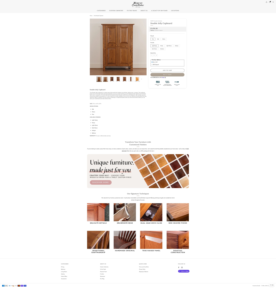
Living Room (64, 271)
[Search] (273, 2)
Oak (158, 39)
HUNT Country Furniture (156, 21)
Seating (63, 274)
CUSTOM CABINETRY (116, 10)
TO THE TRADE (132, 10)
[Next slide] (143, 46)
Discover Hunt (103, 271)
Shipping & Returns (143, 271)
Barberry (162, 49)
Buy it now (167, 75)
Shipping (152, 30)
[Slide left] (95, 79)
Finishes (102, 274)
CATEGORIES (101, 10)
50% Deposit (156, 64)
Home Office (64, 276)
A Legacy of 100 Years (159, 10)
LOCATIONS (175, 10)
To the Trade (103, 269)
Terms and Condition (144, 267)
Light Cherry (169, 45)
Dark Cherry (154, 49)
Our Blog (102, 279)
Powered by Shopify (256, 285)
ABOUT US (144, 10)
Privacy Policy (142, 269)
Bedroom (63, 269)
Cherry (163, 39)
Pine (153, 39)
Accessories (63, 279)
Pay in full (155, 62)
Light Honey (154, 45)
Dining (62, 267)
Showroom (102, 276)
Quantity (153, 53)
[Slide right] (141, 79)
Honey (161, 45)
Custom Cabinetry (104, 267)
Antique (176, 45)
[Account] (266, 2)
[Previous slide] (92, 46)
